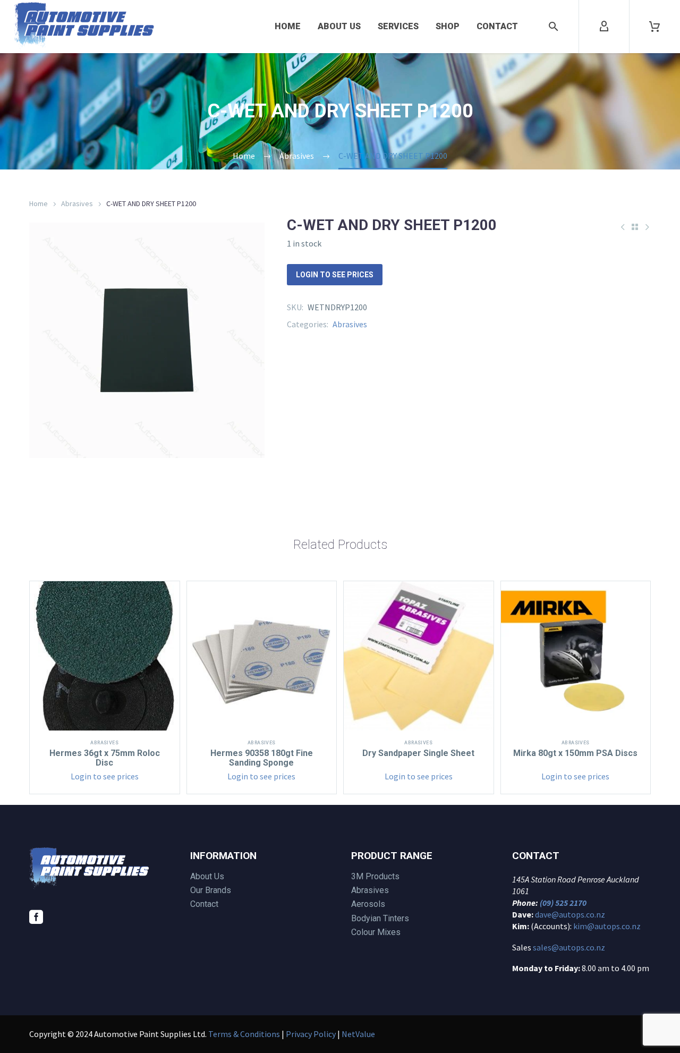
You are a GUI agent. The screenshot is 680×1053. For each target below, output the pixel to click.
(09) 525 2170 (563, 902)
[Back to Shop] (635, 227)
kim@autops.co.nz (607, 926)
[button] (553, 26)
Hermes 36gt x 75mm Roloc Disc (104, 758)
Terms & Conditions (244, 1034)
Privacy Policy (311, 1034)
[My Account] (604, 26)
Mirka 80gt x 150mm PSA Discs (575, 753)
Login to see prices (334, 274)
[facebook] (36, 917)
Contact (497, 26)
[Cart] (654, 26)
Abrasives (77, 203)
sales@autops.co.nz (569, 947)
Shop (448, 26)
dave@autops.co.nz (570, 914)
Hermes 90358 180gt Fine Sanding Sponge (261, 758)
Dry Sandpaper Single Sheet (418, 753)
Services (398, 26)
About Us (339, 26)
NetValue (358, 1034)
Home (288, 26)
